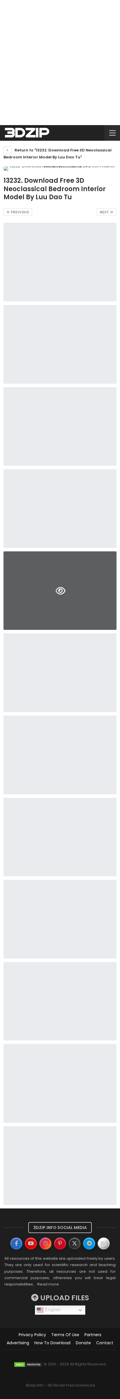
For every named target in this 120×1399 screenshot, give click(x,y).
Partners (92, 1335)
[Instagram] (45, 1243)
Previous (19, 212)
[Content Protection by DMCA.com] (28, 1364)
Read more (48, 1284)
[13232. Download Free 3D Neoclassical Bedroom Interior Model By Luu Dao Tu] (60, 262)
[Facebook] (16, 1243)
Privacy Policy (32, 1335)
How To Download (52, 1343)
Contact (104, 1343)
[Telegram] (89, 1243)
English (52, 1309)
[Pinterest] (60, 1243)
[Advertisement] (60, 62)
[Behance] (104, 1243)
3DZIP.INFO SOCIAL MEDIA (60, 1227)
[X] (74, 1243)
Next (105, 212)
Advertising (18, 1343)
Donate (83, 1343)
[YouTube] (31, 1243)
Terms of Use (65, 1335)
